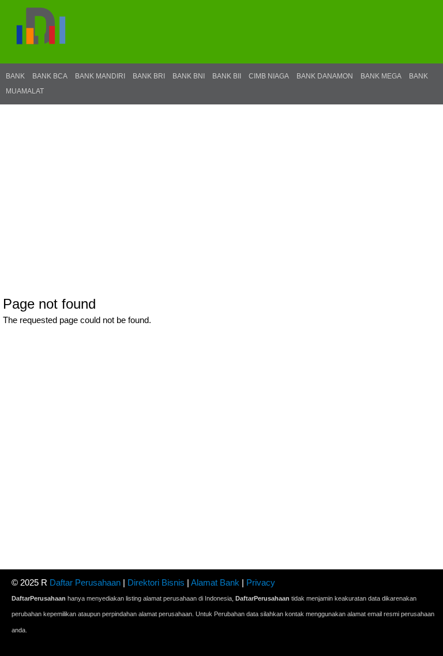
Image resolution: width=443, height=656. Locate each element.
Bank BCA (49, 76)
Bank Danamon (324, 76)
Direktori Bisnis (156, 582)
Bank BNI (188, 76)
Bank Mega (381, 76)
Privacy (260, 582)
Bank (15, 76)
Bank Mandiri (100, 76)
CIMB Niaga (269, 76)
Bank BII (226, 76)
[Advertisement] (221, 191)
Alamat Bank (215, 582)
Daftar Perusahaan (85, 582)
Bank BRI (149, 76)
